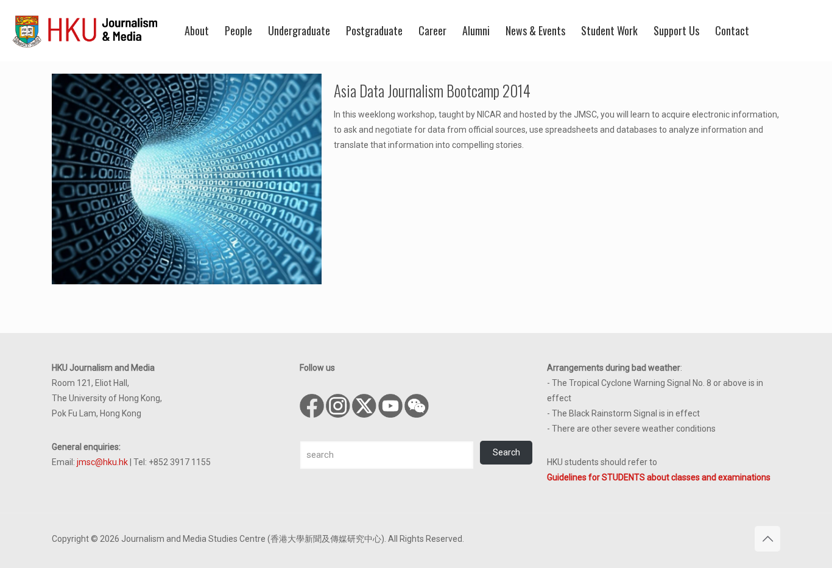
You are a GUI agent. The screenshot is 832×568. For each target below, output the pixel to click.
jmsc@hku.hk (102, 462)
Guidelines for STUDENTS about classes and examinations (658, 477)
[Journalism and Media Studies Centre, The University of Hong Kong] (85, 30)
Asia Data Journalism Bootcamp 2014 (432, 90)
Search (506, 452)
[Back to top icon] (767, 539)
